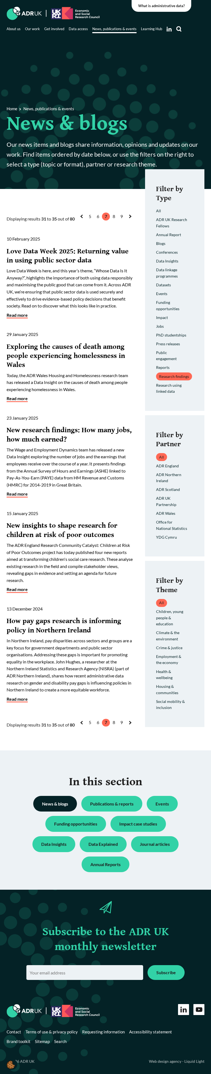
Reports (163, 367)
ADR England (167, 465)
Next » (131, 221)
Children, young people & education (169, 617)
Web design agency (165, 1061)
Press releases (168, 343)
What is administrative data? (161, 6)
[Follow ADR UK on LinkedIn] (169, 29)
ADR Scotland (168, 489)
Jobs (160, 326)
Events (161, 293)
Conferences (167, 252)
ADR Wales (165, 513)
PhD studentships (171, 335)
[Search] (179, 29)
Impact (162, 317)
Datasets (163, 284)
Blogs (160, 243)
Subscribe (166, 972)
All (158, 210)
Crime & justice (169, 647)
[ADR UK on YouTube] (198, 1009)
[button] (10, 1064)
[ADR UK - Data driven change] (24, 13)
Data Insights (167, 261)
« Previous (83, 221)
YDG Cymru (166, 537)
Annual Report (168, 234)
